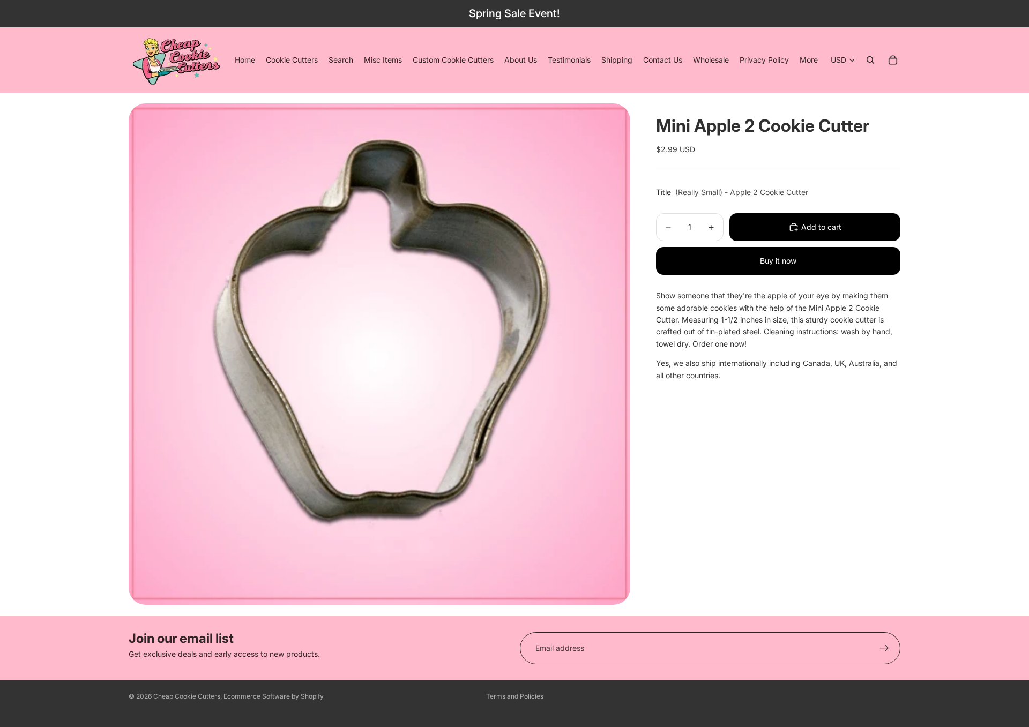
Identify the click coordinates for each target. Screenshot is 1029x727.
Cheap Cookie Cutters (186, 696)
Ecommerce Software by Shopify (273, 696)
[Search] (870, 60)
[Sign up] (884, 648)
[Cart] (893, 60)
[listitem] (808, 60)
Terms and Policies (514, 696)
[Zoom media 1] (379, 354)
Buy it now (778, 260)
